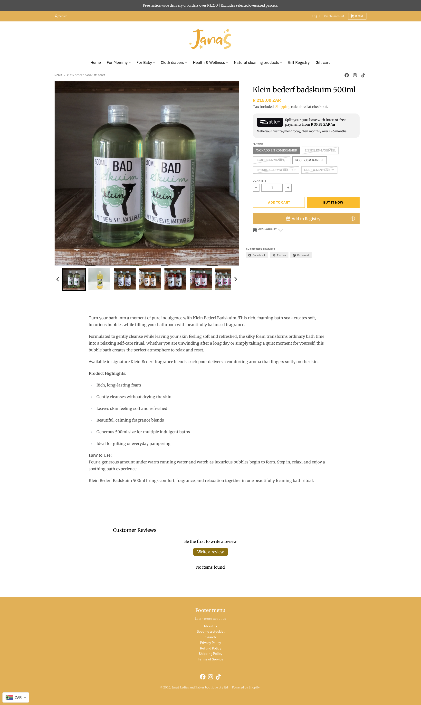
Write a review (210, 551)
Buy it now (333, 202)
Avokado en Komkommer (276, 150)
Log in (316, 16)
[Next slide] (235, 279)
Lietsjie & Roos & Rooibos (276, 170)
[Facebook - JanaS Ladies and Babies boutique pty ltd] (347, 75)
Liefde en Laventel (320, 150)
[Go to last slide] (58, 279)
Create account (334, 16)
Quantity (259, 180)
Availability (267, 229)
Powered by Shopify (246, 687)
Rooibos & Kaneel (309, 160)
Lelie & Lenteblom (319, 170)
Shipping (282, 106)
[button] (74, 279)
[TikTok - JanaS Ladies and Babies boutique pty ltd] (363, 75)
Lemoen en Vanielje (271, 160)
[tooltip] (352, 218)
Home (58, 75)
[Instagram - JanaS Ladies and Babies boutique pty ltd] (355, 75)
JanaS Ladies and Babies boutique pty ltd (200, 687)
